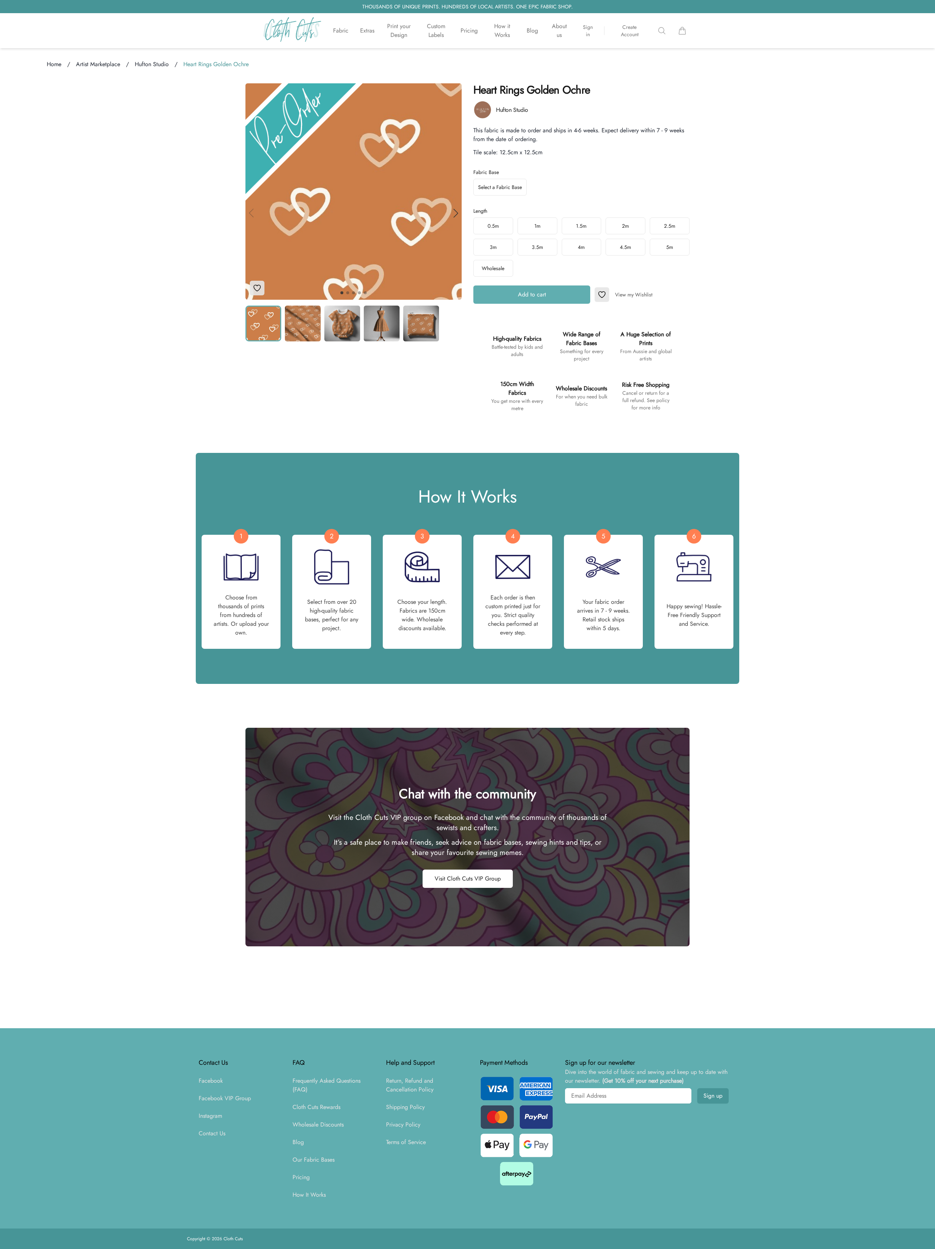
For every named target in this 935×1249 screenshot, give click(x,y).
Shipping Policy (405, 1107)
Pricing (469, 30)
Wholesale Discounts (318, 1124)
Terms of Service (406, 1142)
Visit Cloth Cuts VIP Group (468, 878)
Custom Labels (436, 30)
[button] (455, 213)
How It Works (309, 1195)
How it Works (502, 30)
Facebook (211, 1080)
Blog (532, 30)
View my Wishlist (633, 294)
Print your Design (399, 30)
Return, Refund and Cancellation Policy (410, 1085)
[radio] (493, 225)
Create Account (629, 30)
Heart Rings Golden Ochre (216, 64)
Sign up (712, 1095)
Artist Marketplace (98, 64)
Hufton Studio (152, 64)
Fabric (340, 30)
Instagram (210, 1116)
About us (559, 30)
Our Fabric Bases (314, 1159)
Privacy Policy (403, 1124)
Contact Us (212, 1133)
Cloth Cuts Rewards (316, 1107)
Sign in (588, 30)
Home (54, 64)
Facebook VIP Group (225, 1098)
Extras (367, 30)
